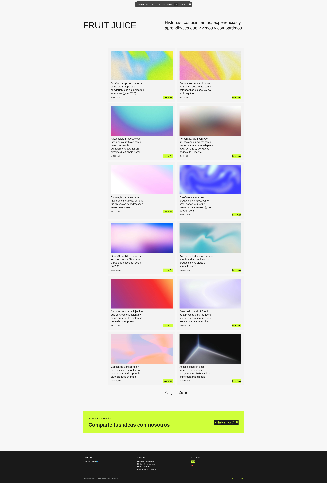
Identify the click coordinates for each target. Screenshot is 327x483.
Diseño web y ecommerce (146, 464)
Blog (176, 4)
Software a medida (143, 466)
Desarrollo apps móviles (145, 461)
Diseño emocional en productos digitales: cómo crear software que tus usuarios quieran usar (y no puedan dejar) (195, 204)
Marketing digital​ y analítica (146, 469)
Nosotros (169, 4)
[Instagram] (242, 478)
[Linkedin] (237, 478)
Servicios (153, 4)
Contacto (182, 4)
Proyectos (162, 4)
